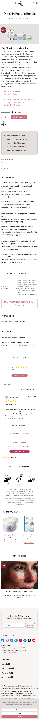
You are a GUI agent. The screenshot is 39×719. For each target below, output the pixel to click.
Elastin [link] (25, 241)
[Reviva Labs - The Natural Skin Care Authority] (19, 3)
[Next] (37, 531)
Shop (18, 19)
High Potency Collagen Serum (29, 536)
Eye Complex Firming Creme (14, 102)
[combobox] (28, 389)
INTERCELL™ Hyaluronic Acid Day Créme (19, 99)
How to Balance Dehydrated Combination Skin (19, 591)
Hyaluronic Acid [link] (7, 229)
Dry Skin (6, 169)
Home (11, 19)
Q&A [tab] (24, 358)
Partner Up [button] (6, 673)
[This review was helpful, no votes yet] (30, 425)
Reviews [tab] (16, 358)
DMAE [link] (32, 241)
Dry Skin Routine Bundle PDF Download (21, 303)
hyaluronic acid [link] (10, 65)
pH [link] (20, 204)
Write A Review (19, 375)
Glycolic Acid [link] (22, 186)
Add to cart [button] (10, 540)
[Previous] (1, 531)
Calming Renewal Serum (12, 97)
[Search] (33, 3)
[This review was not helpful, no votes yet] (33, 425)
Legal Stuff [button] (6, 677)
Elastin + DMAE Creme (12, 105)
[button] (2, 3)
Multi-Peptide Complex (10, 535)
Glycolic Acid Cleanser (12, 91)
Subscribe (30, 625)
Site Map (4, 652)
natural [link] (11, 62)
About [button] (4, 659)
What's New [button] (6, 668)
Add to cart (19, 117)
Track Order (11, 652)
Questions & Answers (19, 433)
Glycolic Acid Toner (11, 94)
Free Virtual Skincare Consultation (21, 345)
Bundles (27, 19)
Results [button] (4, 664)
